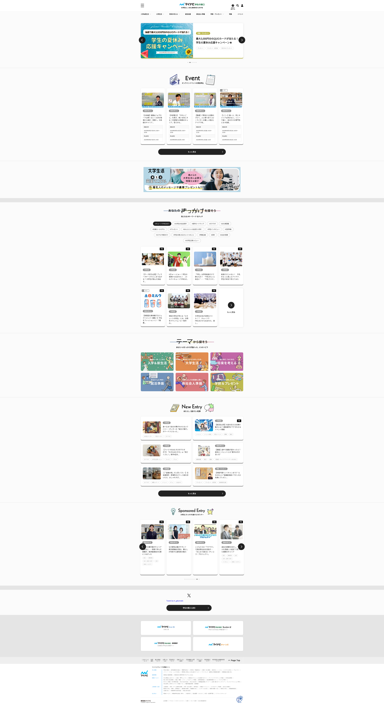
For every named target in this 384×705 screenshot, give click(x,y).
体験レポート (155, 482)
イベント (240, 14)
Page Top (235, 660)
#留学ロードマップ (198, 223)
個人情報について (158, 660)
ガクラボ (168, 436)
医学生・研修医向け (195, 670)
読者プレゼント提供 (180, 660)
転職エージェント (204, 686)
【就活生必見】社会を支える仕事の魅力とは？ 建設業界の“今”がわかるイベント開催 (228, 427)
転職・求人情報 (206, 670)
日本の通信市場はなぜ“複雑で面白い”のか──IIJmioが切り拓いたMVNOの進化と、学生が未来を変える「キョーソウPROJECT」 (232, 551)
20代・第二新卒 (188, 686)
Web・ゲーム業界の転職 (176, 686)
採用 (187, 700)
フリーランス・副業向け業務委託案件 (210, 672)
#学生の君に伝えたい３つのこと (184, 235)
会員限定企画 (222, 482)
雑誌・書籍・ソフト (180, 679)
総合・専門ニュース (181, 677)
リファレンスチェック (220, 693)
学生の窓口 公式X (189, 608)
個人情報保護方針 (202, 700)
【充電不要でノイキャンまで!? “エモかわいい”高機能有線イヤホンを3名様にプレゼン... (228, 475)
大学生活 (159, 14)
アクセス (171, 700)
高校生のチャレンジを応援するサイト (197, 677)
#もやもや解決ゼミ (162, 235)
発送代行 (188, 693)
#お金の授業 (224, 235)
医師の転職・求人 (214, 688)
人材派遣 (166, 686)
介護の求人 (166, 690)
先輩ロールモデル (209, 561)
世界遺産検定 (201, 679)
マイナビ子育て (222, 679)
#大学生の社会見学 (180, 223)
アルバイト (236, 670)
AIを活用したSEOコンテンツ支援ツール (173, 683)
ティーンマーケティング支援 (216, 677)
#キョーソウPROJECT (162, 223)
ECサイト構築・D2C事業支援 (171, 681)
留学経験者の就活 (175, 670)
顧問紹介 (177, 688)
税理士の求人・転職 (168, 688)
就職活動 (198, 459)
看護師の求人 (193, 688)
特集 (230, 14)
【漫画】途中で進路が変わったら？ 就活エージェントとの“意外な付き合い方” (228, 452)
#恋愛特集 (228, 229)
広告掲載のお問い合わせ (190, 660)
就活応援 (188, 14)
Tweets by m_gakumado (174, 601)
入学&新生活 (145, 14)
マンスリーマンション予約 (233, 681)
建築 (225, 434)
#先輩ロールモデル (159, 229)
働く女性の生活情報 (168, 679)
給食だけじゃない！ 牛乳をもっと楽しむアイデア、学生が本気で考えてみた (230, 277)
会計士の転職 (226, 686)
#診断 (213, 235)
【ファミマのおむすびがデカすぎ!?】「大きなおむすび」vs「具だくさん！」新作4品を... (175, 452)
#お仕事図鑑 (225, 223)
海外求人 (214, 670)
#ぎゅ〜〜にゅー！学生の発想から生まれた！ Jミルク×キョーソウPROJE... (178, 277)
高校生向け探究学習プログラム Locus (183, 674)
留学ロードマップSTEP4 (210, 50)
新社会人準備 (200, 14)
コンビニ (168, 459)
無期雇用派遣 (232, 688)
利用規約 (152, 660)
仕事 (209, 555)
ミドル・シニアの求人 (174, 672)
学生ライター (159, 436)
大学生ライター (148, 436)
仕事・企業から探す (200, 558)
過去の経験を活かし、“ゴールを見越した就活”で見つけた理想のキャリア (205, 549)
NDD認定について (207, 660)
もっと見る (192, 152)
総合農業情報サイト (212, 679)
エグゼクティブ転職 (216, 686)
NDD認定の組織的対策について (218, 660)
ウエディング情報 (191, 679)
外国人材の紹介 (187, 690)
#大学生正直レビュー (192, 240)
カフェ (171, 482)
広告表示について (172, 660)
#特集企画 (202, 235)
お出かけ (178, 482)
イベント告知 (207, 434)
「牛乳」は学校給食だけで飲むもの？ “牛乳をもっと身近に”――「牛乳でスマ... (205, 277)
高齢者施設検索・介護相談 (191, 683)
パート (165, 672)
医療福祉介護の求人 (227, 672)
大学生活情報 (228, 677)
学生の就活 (166, 670)
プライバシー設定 (199, 660)
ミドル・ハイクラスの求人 (225, 670)
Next (241, 40)
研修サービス (167, 693)
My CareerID (193, 681)
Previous (142, 40)
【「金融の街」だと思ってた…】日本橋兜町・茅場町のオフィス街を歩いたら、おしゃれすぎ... (175, 475)
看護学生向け (185, 670)
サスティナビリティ (179, 700)
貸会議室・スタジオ (198, 693)
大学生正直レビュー (157, 459)
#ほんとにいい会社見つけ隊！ (192, 229)
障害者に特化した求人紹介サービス (190, 672)
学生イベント (217, 434)
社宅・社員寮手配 (209, 693)
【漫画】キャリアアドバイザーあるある (225, 459)
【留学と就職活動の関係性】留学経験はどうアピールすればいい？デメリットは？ (217, 41)
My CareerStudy (184, 681)
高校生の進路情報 (168, 674)
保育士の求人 (224, 688)
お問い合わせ (165, 660)
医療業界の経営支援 (176, 690)
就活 (231, 434)
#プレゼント (174, 229)
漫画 (210, 459)
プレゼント (199, 482)
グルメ (175, 459)
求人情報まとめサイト (169, 677)
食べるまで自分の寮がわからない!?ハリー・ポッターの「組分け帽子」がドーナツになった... (175, 429)
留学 (199, 50)
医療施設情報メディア (204, 681)
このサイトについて (145, 660)
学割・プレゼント (216, 14)
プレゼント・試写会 (210, 482)
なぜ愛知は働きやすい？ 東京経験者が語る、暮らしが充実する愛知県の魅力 (152, 549)
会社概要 (165, 700)
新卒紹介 (196, 686)
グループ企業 (193, 700)
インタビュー (199, 561)
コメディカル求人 (203, 688)
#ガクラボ (212, 223)
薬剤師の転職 (185, 688)
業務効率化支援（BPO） (178, 693)
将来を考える (173, 14)
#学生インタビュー (214, 229)
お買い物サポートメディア (218, 681)
